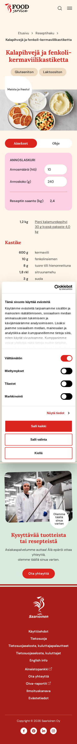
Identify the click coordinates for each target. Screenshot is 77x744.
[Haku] (59, 8)
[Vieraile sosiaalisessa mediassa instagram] (53, 731)
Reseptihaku (45, 33)
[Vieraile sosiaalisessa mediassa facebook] (24, 731)
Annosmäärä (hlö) (23, 169)
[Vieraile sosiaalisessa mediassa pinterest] (33, 731)
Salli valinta (38, 439)
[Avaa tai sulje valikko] (69, 8)
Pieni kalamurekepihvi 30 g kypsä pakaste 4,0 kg (52, 227)
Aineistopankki (36, 669)
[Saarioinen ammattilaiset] (17, 8)
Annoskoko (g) (20, 181)
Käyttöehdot (38, 631)
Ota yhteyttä (38, 573)
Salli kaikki (38, 426)
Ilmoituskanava (38, 691)
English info (39, 660)
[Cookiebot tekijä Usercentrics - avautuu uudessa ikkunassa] (54, 287)
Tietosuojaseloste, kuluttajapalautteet (38, 646)
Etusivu (23, 33)
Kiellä (38, 453)
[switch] (66, 371)
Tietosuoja (38, 639)
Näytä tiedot (55, 413)
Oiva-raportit (36, 683)
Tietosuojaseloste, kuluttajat (38, 653)
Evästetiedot (39, 698)
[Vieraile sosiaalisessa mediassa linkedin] (43, 731)
